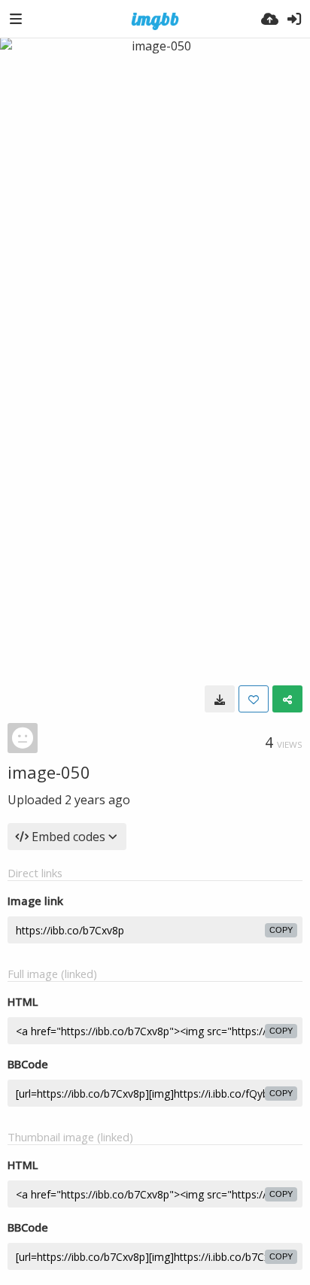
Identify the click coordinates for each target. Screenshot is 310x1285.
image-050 (49, 772)
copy (281, 929)
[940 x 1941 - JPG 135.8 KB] (220, 698)
